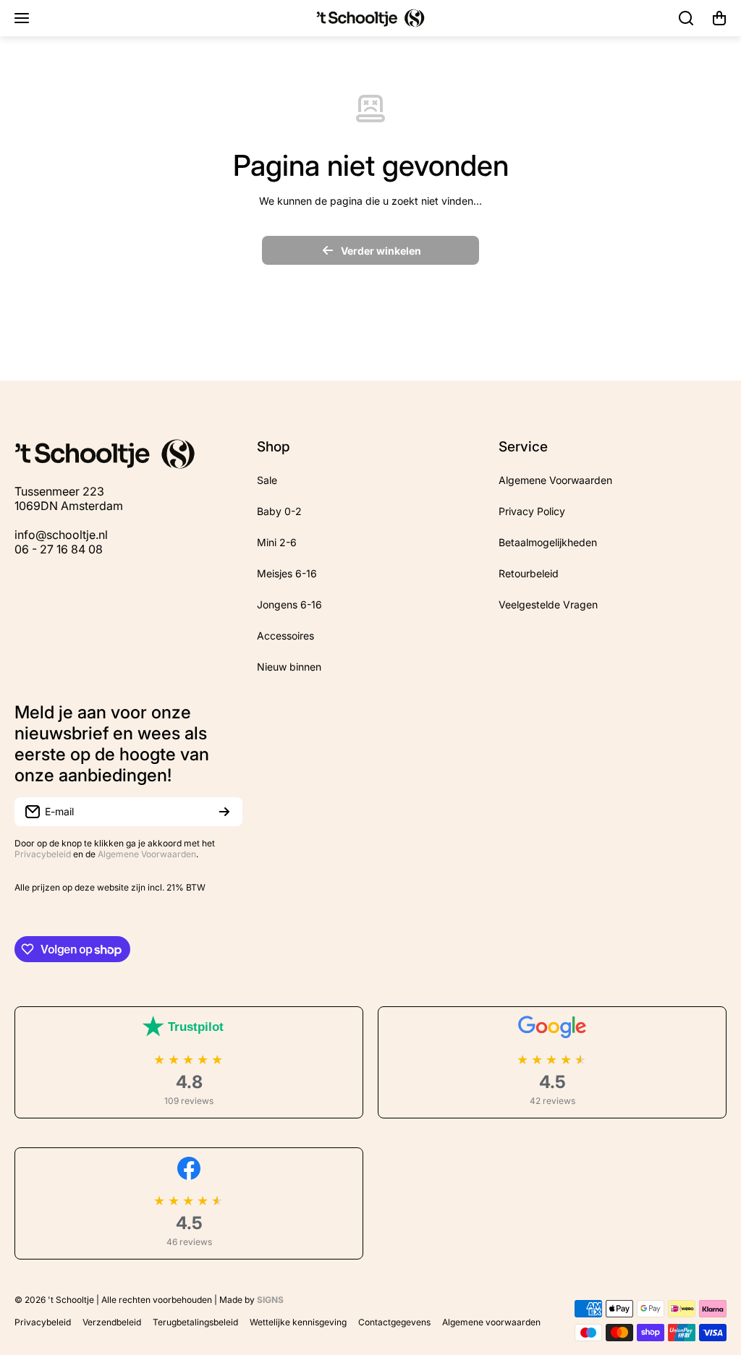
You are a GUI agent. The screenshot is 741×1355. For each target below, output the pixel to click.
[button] (719, 18)
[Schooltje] (370, 18)
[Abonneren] (224, 811)
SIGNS (270, 1299)
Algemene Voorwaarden (147, 854)
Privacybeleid (42, 854)
